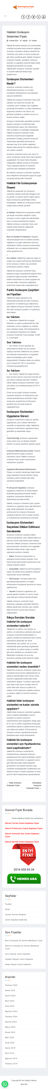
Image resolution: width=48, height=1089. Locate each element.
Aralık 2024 (10, 990)
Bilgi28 (25, 41)
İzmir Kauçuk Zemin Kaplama (17, 954)
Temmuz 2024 (11, 1017)
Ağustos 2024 (11, 1011)
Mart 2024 (9, 1037)
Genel (7, 909)
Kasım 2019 (10, 1048)
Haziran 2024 (11, 1022)
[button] (5, 1084)
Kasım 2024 (10, 996)
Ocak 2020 (9, 1043)
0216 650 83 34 (24, 869)
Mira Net (24, 1084)
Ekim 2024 (9, 1001)
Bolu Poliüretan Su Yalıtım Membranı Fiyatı (24, 941)
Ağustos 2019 (11, 1058)
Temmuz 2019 (11, 1064)
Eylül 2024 (9, 1006)
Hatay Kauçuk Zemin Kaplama (18, 964)
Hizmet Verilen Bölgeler (15, 915)
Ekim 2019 (9, 1053)
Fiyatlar (34, 41)
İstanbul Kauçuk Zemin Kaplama (19, 959)
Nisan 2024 (10, 1032)
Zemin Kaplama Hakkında (16, 920)
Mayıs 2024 (10, 1027)
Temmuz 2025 (11, 985)
